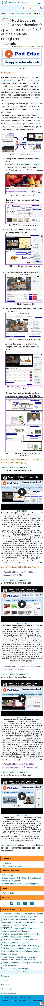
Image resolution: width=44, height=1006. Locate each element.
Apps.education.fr (8, 80)
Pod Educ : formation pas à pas (16, 968)
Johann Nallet (8, 893)
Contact (4, 980)
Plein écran (22, 511)
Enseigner (11, 14)
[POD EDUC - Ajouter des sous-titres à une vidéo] (24, 337)
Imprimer (7, 863)
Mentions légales (7, 989)
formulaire (8, 845)
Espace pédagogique (36, 1000)
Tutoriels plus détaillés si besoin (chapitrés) (20, 884)
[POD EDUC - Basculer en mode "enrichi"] (24, 193)
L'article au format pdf (12, 866)
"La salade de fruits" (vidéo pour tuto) (22, 164)
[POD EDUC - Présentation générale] (22, 152)
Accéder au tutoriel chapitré (13, 467)
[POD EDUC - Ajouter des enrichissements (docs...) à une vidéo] (24, 385)
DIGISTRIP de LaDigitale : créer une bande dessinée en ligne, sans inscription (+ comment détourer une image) (20, 951)
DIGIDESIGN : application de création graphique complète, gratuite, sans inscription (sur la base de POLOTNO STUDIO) (22, 922)
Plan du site (5, 976)
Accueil (3, 14)
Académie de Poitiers (12, 997)
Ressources (20, 14)
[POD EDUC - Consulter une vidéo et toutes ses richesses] (24, 264)
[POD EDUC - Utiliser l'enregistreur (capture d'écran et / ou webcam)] (24, 451)
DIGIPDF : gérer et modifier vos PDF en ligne (22, 945)
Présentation (7, 875)
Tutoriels (28, 14)
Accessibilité (5, 984)
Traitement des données (8, 993)
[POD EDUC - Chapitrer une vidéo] (24, 302)
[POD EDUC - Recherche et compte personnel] (24, 223)
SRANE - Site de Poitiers (19, 3)
